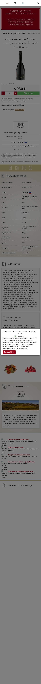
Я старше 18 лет (9, 352)
